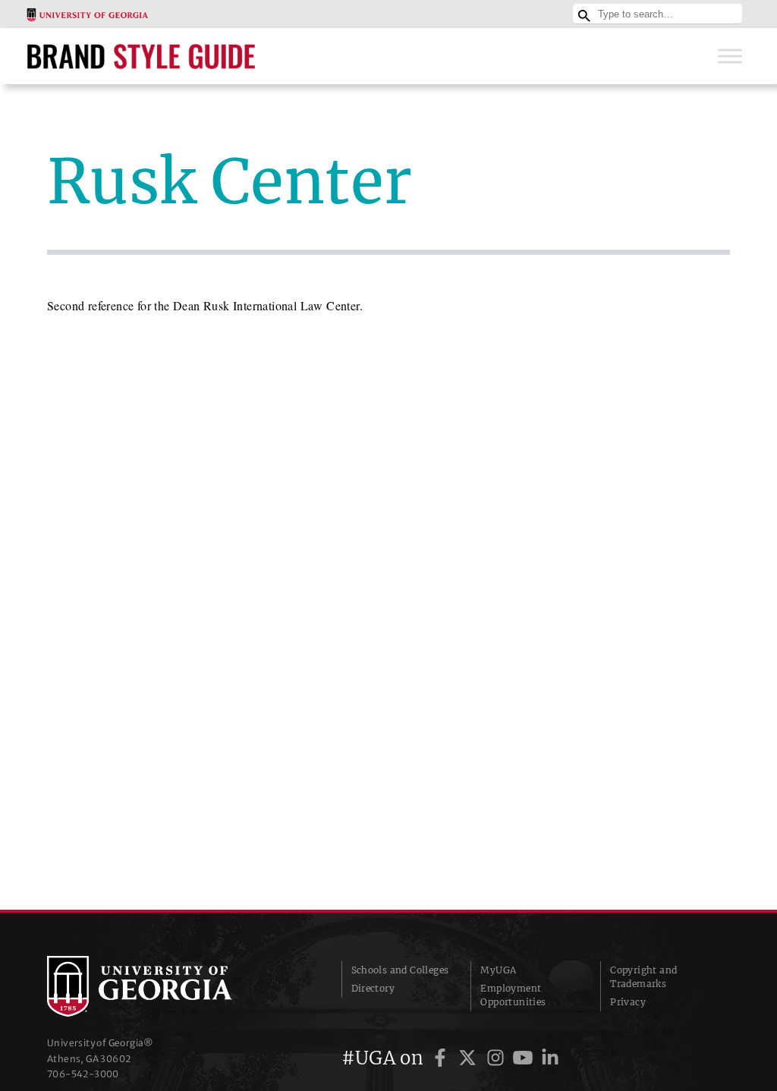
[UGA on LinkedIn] (550, 1058)
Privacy (628, 1002)
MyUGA (498, 970)
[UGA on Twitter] (469, 1058)
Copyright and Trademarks (643, 976)
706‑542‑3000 (83, 1074)
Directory (373, 988)
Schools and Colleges (400, 970)
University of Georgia (161, 986)
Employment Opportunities (513, 995)
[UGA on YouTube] (525, 1058)
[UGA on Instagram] (497, 1058)
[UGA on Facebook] (442, 1058)
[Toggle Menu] (730, 56)
